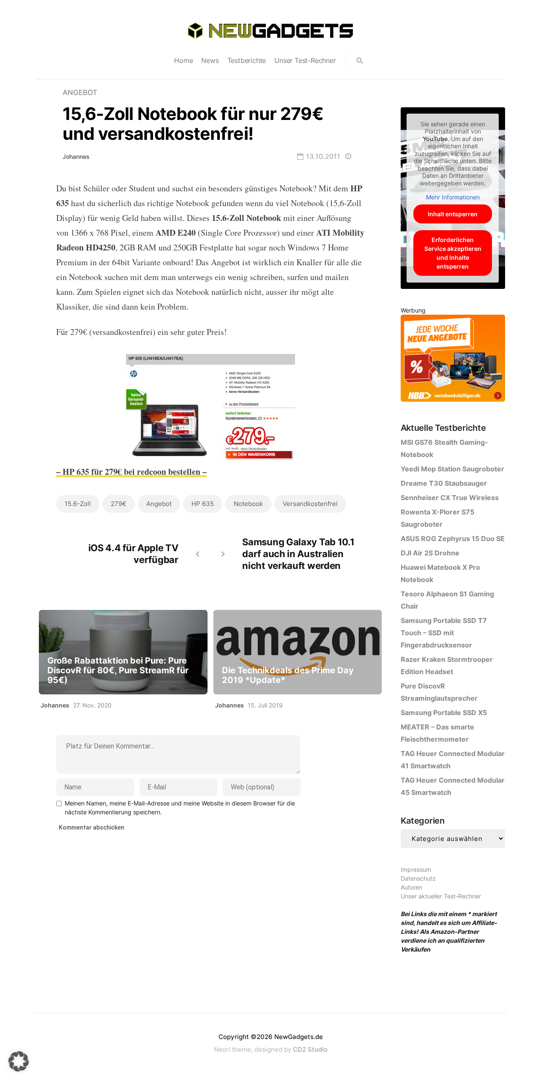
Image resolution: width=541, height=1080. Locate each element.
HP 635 (202, 504)
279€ (118, 504)
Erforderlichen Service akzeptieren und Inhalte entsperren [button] (452, 253)
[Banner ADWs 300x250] (453, 359)
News (210, 60)
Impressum (416, 869)
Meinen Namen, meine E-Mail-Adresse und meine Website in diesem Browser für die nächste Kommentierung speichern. (180, 808)
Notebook (248, 504)
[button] (18, 1061)
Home (183, 60)
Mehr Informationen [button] (453, 197)
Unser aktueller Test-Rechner (441, 896)
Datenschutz (418, 878)
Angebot (80, 92)
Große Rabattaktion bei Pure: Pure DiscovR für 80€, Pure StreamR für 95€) (118, 670)
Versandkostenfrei (310, 504)
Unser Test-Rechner (305, 60)
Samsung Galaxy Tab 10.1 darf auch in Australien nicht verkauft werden (298, 553)
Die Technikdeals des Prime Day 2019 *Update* (288, 675)
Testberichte (246, 60)
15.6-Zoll (78, 504)
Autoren (411, 887)
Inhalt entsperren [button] (453, 214)
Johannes (76, 156)
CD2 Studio (310, 1049)
